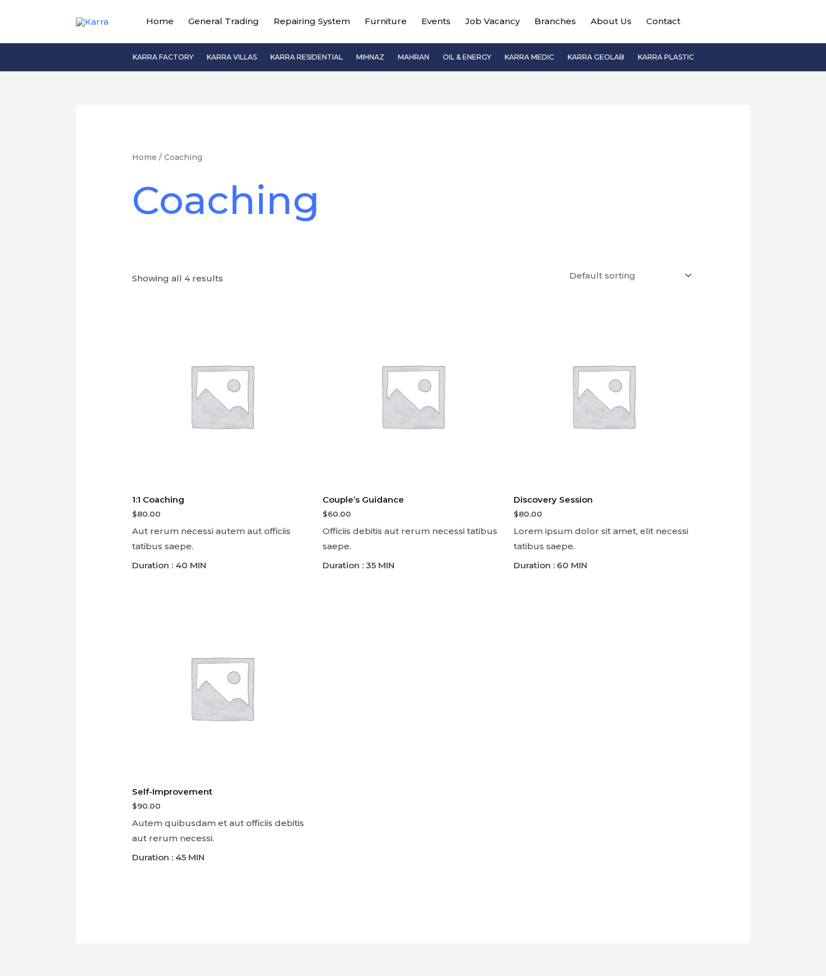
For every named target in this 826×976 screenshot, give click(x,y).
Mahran (413, 57)
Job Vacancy (492, 21)
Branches (555, 21)
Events (436, 21)
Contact (663, 21)
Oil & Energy (467, 57)
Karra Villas (232, 57)
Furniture (386, 21)
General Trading (223, 21)
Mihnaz (370, 57)
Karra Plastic (666, 57)
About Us (611, 21)
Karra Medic (529, 57)
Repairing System (312, 21)
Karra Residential (306, 57)
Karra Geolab (596, 57)
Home (160, 21)
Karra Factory (163, 57)
